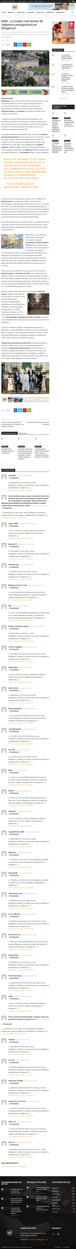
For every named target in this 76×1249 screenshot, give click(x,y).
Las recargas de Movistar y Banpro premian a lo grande (66, 56)
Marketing (67, 118)
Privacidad (58, 1247)
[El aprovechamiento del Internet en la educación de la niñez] (31, 1208)
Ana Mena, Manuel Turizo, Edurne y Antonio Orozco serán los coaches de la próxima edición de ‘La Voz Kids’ (42, 453)
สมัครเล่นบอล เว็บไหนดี (15, 1081)
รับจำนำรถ (11, 1142)
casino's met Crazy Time (17, 1101)
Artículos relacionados (9, 433)
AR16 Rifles (12, 475)
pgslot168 (11, 852)
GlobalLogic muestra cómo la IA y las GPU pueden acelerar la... (16, 1200)
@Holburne (39, 172)
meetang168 (12, 873)
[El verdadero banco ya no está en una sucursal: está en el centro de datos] (5, 1191)
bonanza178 (12, 544)
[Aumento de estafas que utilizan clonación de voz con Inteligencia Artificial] (56, 88)
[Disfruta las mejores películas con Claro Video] (31, 1199)
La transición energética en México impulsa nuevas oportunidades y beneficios (67, 77)
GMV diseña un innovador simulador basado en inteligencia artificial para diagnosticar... (56, 126)
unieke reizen (13, 688)
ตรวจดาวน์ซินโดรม (14, 914)
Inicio (4, 12)
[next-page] (6, 463)
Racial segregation (15, 708)
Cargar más (62, 98)
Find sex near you (14, 935)
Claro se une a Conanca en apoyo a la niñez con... (42, 1189)
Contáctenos (66, 1247)
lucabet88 (11, 811)
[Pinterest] (25, 45)
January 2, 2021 (29, 187)
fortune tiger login (15, 976)
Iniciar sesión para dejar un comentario (20, 490)
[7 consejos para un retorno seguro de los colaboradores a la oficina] (56, 66)
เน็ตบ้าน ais (12, 1122)
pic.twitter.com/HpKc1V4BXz (21, 178)
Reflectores (9, 17)
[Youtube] (73, 1)
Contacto (30, 1)
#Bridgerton (27, 175)
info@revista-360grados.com (38, 1239)
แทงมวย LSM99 (13, 523)
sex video (11, 750)
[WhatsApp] (29, 45)
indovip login (12, 667)
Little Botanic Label (15, 893)
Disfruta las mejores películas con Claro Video (41, 1198)
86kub (10, 770)
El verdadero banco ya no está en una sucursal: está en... (17, 1191)
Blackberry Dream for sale (17, 585)
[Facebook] (69, 1)
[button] (72, 12)
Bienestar (55, 118)
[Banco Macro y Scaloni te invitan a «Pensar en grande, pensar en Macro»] (69, 115)
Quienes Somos (22, 1)
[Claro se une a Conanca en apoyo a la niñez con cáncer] (31, 1189)
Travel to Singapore (15, 647)
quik (9, 606)
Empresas (67, 140)
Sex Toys (11, 1060)
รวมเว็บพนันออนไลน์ (14, 729)
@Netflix (13, 175)
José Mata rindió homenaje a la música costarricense (7, 451)
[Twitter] (20, 45)
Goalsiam (11, 1039)
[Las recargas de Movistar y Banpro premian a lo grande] (56, 57)
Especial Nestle (39, 1)
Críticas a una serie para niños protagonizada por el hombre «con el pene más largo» (12, 424)
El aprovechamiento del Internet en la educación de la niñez (42, 1208)
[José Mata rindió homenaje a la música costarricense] (8, 442)
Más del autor (23, 433)
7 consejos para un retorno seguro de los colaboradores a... (67, 66)
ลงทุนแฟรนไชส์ (13, 955)
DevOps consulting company (18, 626)
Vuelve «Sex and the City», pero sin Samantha (38, 423)
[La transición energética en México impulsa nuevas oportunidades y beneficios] (56, 75)
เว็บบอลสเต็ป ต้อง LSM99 (16, 832)
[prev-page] (2, 463)
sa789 (10, 996)
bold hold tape (13, 565)
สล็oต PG (11, 791)
